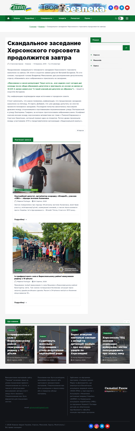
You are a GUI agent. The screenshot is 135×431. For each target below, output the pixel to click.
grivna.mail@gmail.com (39, 407)
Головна (32, 26)
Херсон (81, 130)
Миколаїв (97, 60)
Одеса (96, 66)
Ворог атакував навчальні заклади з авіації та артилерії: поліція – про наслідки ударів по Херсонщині (83, 344)
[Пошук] (126, 47)
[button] (125, 321)
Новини (17, 18)
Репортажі (75, 18)
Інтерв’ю (62, 18)
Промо (87, 18)
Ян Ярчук (113, 357)
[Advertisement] (110, 86)
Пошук (95, 40)
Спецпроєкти (46, 18)
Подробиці (29, 18)
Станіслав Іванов (16, 64)
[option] (19, 345)
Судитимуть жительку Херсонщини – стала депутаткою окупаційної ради (51, 347)
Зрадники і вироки (23, 190)
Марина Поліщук (23, 201)
